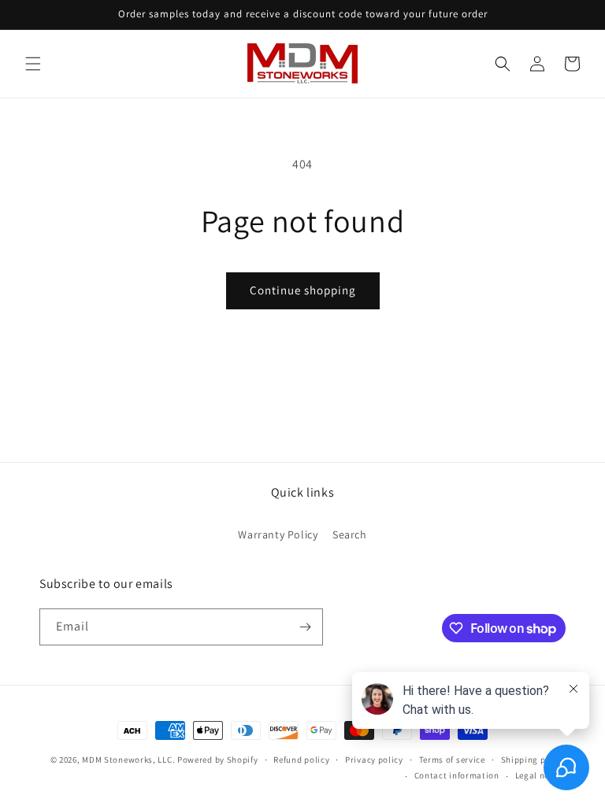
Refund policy (301, 759)
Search (349, 534)
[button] (33, 63)
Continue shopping (303, 290)
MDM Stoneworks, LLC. (128, 759)
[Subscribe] (305, 626)
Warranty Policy (277, 534)
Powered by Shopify (217, 759)
